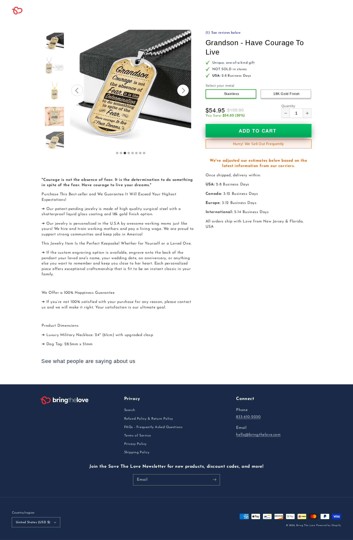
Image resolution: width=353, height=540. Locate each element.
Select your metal (220, 85)
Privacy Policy (135, 444)
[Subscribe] (214, 479)
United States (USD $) (33, 522)
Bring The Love (305, 525)
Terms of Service (137, 435)
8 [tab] (144, 153)
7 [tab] (140, 153)
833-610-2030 (248, 417)
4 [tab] (129, 153)
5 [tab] (132, 153)
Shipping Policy (137, 452)
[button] (82, 11)
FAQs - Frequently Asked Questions (153, 427)
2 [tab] (121, 153)
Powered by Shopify (328, 525)
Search (129, 410)
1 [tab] (117, 153)
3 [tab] (125, 153)
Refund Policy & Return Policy (148, 419)
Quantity (288, 106)
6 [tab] (136, 153)
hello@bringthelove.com (258, 435)
